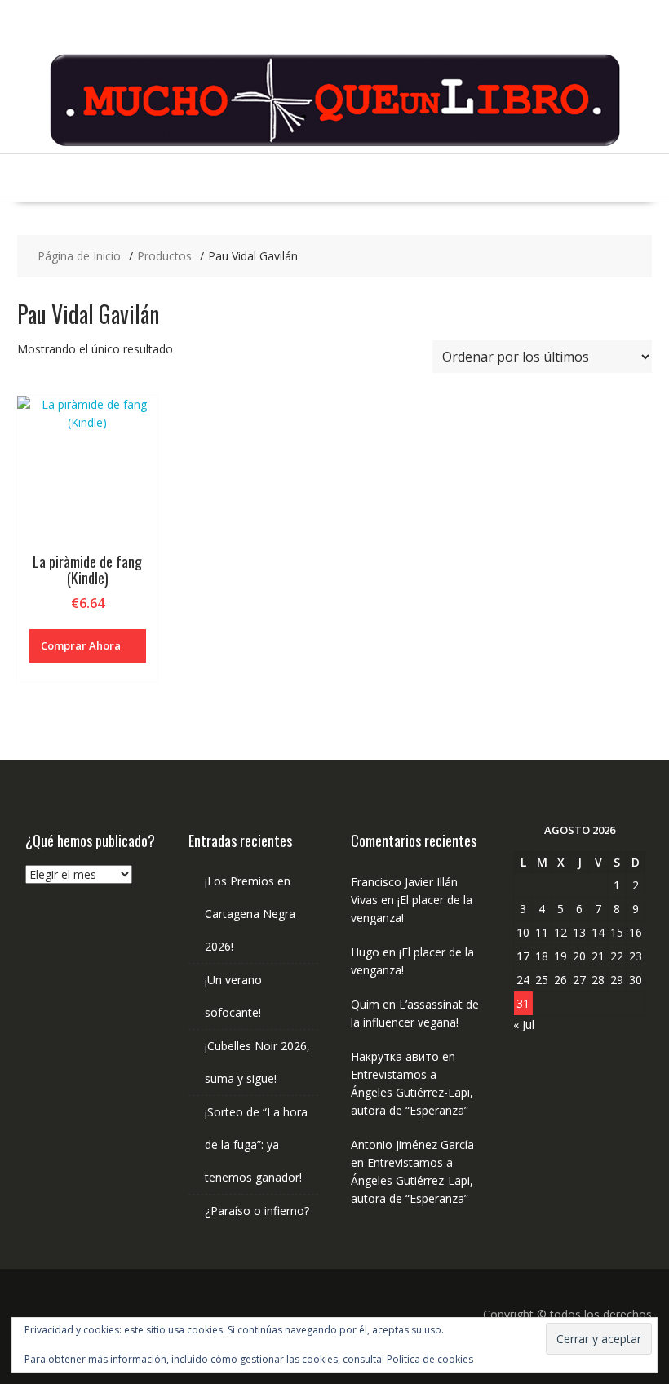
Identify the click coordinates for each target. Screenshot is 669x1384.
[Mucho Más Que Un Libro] (334, 144)
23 (635, 956)
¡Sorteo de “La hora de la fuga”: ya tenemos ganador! (256, 1144)
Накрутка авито (395, 1056)
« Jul (523, 1024)
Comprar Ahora (81, 645)
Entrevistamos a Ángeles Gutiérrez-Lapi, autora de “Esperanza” (412, 1092)
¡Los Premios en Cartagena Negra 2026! (250, 913)
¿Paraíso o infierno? (257, 1210)
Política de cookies (430, 1359)
